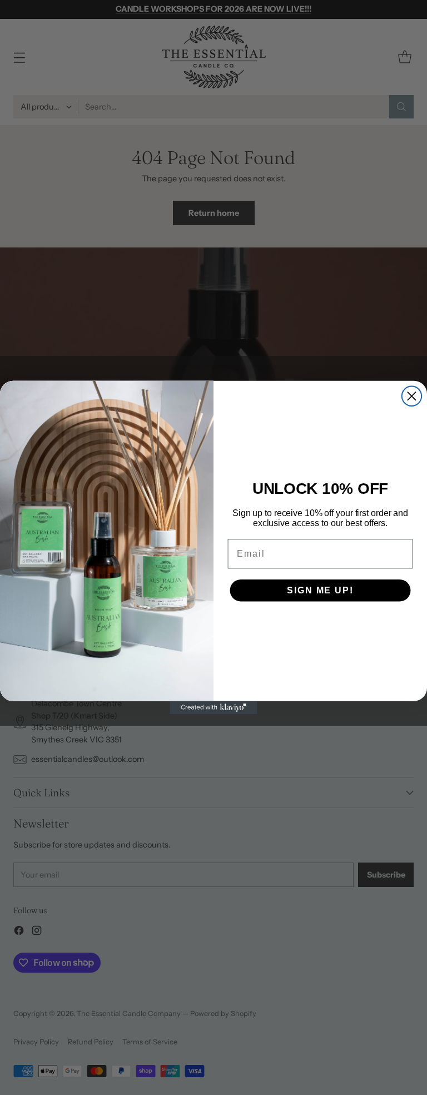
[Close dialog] (411, 396)
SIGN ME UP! (320, 590)
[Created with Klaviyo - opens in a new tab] (213, 708)
